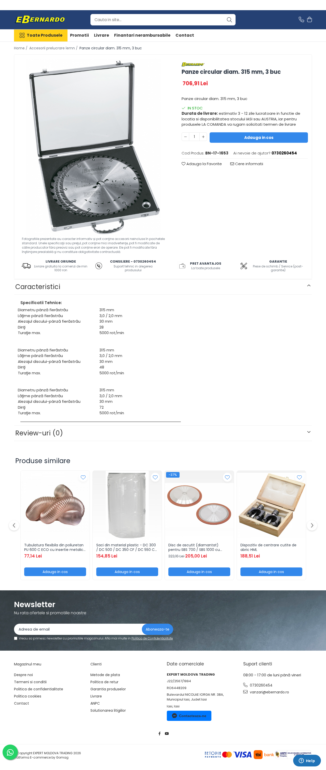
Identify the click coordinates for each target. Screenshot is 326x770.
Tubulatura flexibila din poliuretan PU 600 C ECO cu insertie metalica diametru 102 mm (55, 547)
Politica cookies (27, 696)
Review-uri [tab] (39, 433)
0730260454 (261, 685)
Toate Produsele (44, 35)
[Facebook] (160, 733)
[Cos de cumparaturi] (309, 20)
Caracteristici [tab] (37, 286)
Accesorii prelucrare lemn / (54, 48)
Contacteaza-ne (192, 716)
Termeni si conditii (30, 682)
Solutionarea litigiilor (108, 710)
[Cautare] (229, 19)
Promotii (79, 35)
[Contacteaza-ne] (301, 20)
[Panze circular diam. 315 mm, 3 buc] (93, 148)
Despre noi (23, 674)
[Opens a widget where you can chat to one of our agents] (307, 761)
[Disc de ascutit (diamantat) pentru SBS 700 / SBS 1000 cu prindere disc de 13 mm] (199, 505)
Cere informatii (248, 163)
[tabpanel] (93, 148)
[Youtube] (167, 733)
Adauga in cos (259, 137)
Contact (184, 35)
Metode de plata (105, 674)
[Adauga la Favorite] (83, 477)
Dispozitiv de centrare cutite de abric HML (268, 547)
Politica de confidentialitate (38, 689)
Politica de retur (104, 682)
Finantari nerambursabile (142, 35)
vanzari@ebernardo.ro (269, 692)
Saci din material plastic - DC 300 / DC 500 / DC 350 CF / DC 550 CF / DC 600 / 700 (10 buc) (126, 547)
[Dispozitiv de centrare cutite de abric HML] (271, 505)
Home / (21, 48)
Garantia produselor (108, 689)
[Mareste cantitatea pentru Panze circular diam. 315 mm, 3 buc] (203, 136)
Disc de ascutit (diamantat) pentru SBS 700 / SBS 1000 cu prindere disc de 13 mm (194, 547)
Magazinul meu (27, 664)
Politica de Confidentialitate (152, 638)
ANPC (95, 703)
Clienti (96, 664)
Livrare (101, 35)
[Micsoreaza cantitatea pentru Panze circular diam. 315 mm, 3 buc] (185, 136)
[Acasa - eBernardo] (39, 19)
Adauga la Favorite (203, 163)
